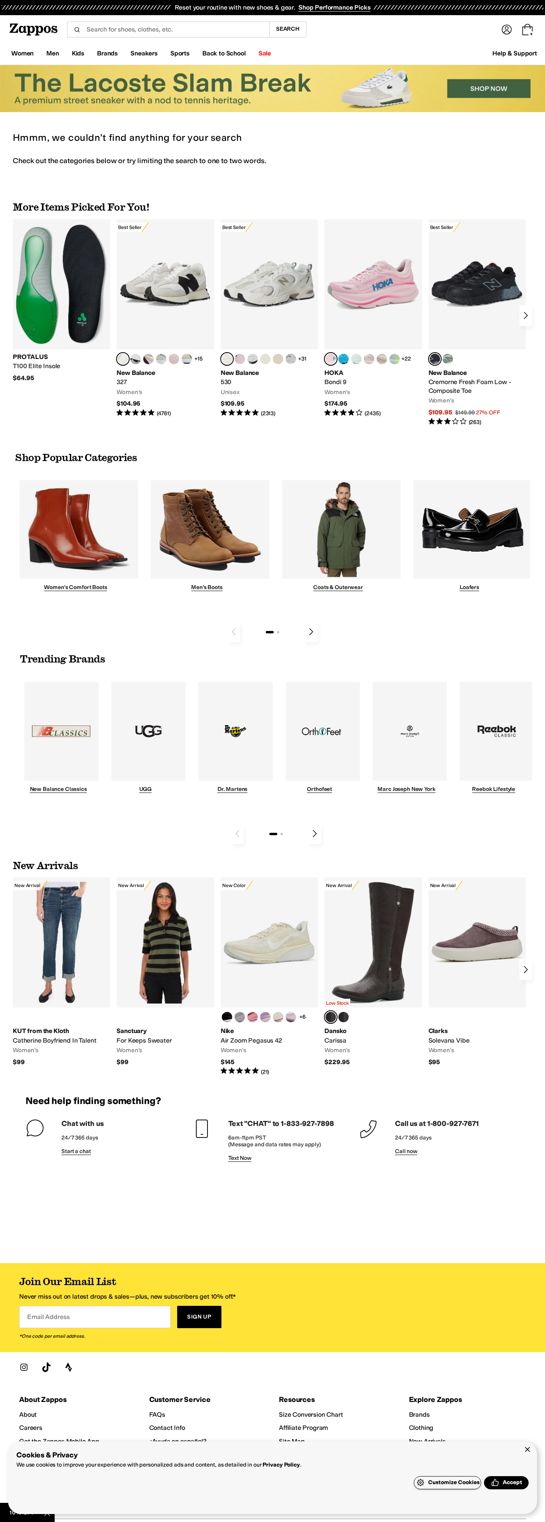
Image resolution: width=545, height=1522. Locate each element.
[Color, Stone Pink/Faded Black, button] (239, 359)
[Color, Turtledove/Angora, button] (278, 359)
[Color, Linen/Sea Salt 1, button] (186, 359)
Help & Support (514, 53)
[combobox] (168, 29)
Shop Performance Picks (334, 7)
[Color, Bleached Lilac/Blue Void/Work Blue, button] (239, 1017)
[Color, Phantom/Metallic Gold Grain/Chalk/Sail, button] (278, 1017)
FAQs (157, 1414)
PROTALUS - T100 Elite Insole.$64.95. (61, 300)
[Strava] (68, 1367)
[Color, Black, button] (343, 1017)
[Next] (525, 315)
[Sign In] (506, 29)
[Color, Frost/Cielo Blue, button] (356, 359)
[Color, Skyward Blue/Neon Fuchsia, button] (343, 359)
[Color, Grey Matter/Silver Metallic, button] (290, 359)
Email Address (48, 1317)
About (28, 1414)
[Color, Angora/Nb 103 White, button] (161, 359)
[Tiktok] (46, 1367)
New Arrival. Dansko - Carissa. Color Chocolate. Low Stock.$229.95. (373, 971)
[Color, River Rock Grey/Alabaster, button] (381, 359)
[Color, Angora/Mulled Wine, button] (148, 359)
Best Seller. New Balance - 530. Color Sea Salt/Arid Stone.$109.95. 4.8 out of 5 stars (269, 318)
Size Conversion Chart (311, 1414)
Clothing (421, 1427)
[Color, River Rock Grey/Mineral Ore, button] (369, 359)
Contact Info (167, 1427)
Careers (30, 1427)
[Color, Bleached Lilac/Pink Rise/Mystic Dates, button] (290, 1017)
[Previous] (233, 631)
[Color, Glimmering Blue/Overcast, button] (394, 359)
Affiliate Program (303, 1427)
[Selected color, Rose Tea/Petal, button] (330, 359)
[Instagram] (24, 1367)
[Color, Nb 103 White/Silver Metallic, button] (252, 359)
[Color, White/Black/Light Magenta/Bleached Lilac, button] (265, 1017)
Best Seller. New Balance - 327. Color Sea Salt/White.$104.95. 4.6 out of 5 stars (165, 318)
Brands (419, 1414)
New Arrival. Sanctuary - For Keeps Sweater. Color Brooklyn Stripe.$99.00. (165, 971)
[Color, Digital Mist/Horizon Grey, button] (135, 359)
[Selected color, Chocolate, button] (330, 1017)
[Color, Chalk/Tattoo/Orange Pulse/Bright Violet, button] (252, 1017)
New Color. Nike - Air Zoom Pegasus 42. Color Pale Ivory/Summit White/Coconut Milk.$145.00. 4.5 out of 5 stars (269, 976)
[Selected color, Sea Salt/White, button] (123, 359)
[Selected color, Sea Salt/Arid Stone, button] (227, 359)
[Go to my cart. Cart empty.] (527, 29)
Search (288, 29)
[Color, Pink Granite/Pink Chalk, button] (174, 359)
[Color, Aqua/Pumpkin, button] (447, 359)
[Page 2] (278, 632)
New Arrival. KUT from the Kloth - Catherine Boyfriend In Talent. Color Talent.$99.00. (61, 971)
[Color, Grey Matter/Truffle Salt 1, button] (265, 359)
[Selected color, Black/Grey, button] (434, 359)
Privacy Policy (281, 1464)
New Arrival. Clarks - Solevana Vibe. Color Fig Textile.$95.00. (477, 971)
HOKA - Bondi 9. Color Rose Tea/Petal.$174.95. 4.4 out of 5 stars (373, 318)
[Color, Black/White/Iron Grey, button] (227, 1017)
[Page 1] (270, 632)
